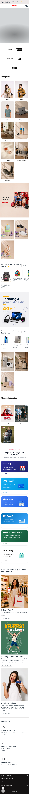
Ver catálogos (6, 665)
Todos (24, 265)
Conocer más (6, 618)
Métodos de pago (7, 782)
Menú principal (6, 775)
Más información (7, 778)
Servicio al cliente (8, 785)
